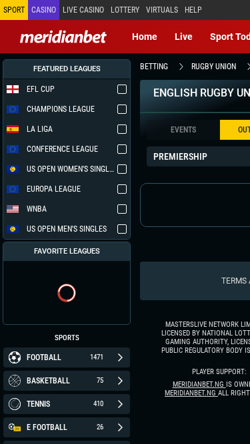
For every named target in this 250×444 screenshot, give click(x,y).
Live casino (83, 10)
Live (184, 36)
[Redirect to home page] (63, 36)
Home (144, 36)
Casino (43, 10)
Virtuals (162, 10)
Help (193, 10)
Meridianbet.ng (199, 384)
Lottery (125, 10)
